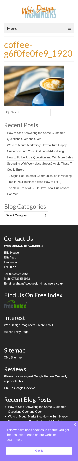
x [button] (74, 424)
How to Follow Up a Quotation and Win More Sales (40, 157)
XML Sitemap (13, 357)
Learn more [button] (14, 439)
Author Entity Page (16, 331)
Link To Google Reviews (20, 388)
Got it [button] (39, 450)
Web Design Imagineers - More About (28, 325)
